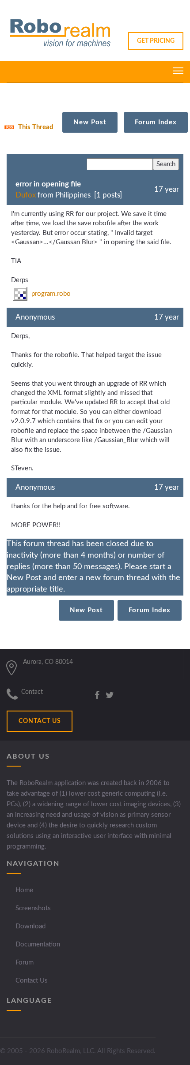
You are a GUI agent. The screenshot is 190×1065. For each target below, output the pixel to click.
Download (30, 926)
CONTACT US (40, 721)
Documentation (37, 944)
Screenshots (33, 908)
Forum (24, 962)
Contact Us (31, 980)
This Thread (34, 127)
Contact (32, 692)
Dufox (25, 195)
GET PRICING (156, 41)
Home (24, 890)
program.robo (50, 293)
